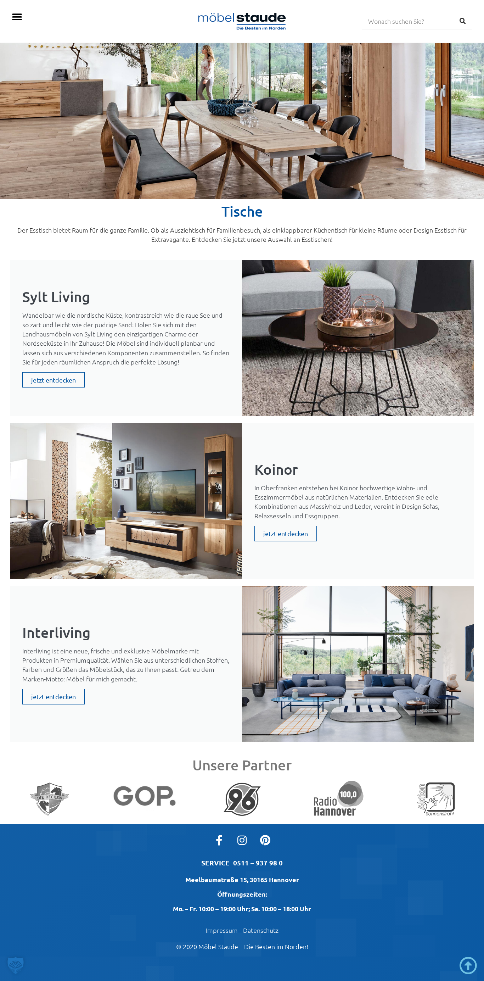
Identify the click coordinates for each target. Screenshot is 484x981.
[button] (17, 17)
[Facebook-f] (219, 840)
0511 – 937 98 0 (258, 862)
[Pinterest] (265, 840)
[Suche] (463, 20)
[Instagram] (242, 840)
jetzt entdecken (53, 380)
